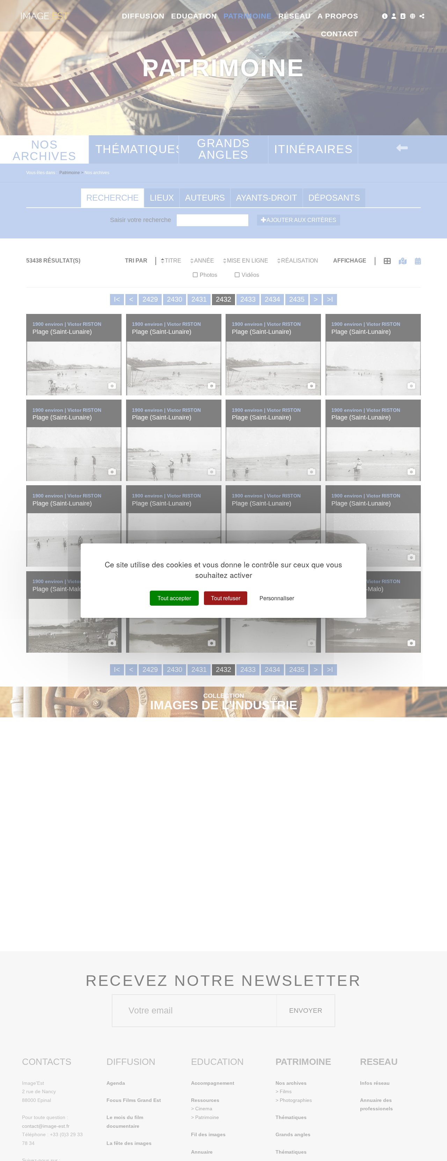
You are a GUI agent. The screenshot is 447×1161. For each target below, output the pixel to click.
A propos (337, 16)
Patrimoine (248, 16)
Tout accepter (174, 598)
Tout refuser (225, 598)
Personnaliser (276, 598)
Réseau (294, 16)
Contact (339, 34)
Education (194, 16)
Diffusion (143, 16)
